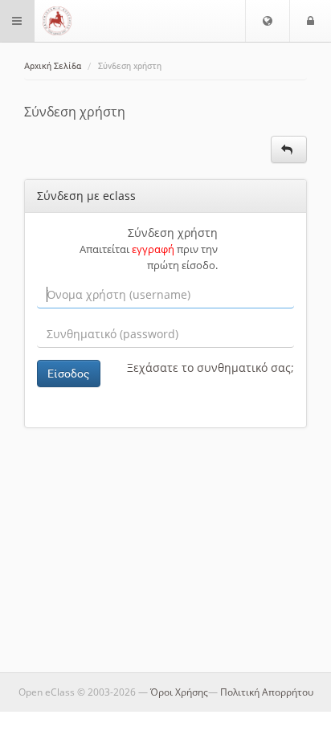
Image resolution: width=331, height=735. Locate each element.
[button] (267, 21)
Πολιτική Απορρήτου (266, 692)
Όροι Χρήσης (179, 692)
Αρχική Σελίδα (52, 66)
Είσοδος (68, 373)
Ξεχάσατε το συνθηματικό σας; (210, 367)
